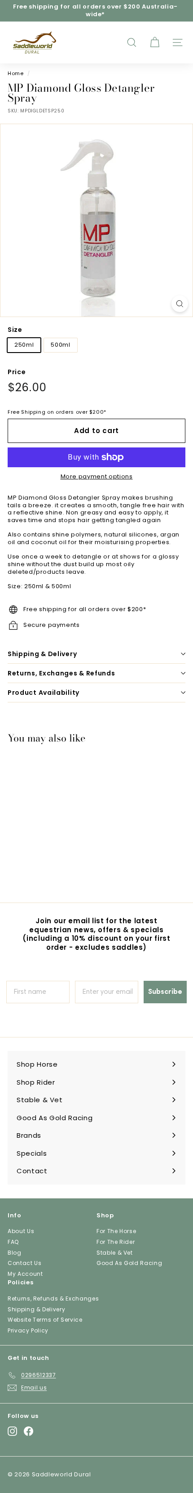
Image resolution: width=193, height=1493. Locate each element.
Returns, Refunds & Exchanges (53, 1298)
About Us (21, 1231)
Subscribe (165, 992)
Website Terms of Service (45, 1319)
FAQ (13, 1242)
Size (15, 330)
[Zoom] (179, 303)
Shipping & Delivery (42, 653)
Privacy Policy (28, 1330)
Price (17, 372)
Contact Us (25, 1263)
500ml (60, 344)
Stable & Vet (114, 1252)
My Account (25, 1274)
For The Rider (115, 1242)
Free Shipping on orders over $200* (57, 412)
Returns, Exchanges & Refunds (61, 673)
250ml (24, 344)
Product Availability (43, 692)
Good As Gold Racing (129, 1263)
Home (16, 73)
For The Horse (116, 1231)
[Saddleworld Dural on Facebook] (28, 1431)
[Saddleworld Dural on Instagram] (12, 1431)
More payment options (97, 477)
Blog (15, 1252)
